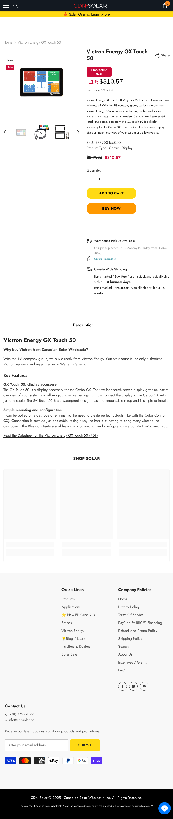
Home (7, 42)
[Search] (15, 6)
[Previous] (4, 132)
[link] (30, 544)
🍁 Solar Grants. (86, 14)
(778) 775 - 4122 (20, 714)
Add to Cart (111, 193)
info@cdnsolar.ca (20, 720)
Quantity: (93, 170)
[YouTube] (144, 686)
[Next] (78, 132)
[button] (164, 808)
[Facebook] (122, 686)
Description (83, 325)
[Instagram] (133, 686)
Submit (85, 745)
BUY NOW (111, 208)
